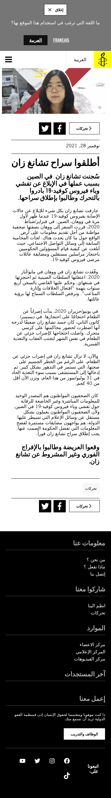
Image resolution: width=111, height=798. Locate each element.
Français (61, 40)
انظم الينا (96, 605)
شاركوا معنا (90, 589)
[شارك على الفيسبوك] (60, 128)
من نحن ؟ (96, 559)
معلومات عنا (89, 543)
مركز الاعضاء (92, 644)
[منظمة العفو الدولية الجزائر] (102, 59)
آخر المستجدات (85, 674)
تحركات (91, 488)
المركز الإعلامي (90, 651)
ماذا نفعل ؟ (94, 567)
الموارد (96, 628)
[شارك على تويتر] (45, 128)
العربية (35, 40)
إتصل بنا (97, 574)
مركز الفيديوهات (89, 659)
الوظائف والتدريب (84, 734)
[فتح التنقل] (8, 59)
